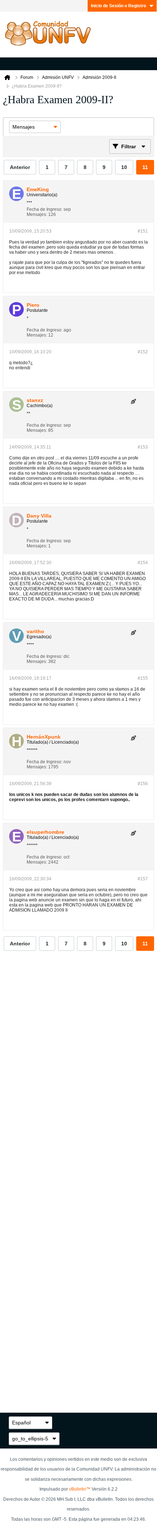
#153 (143, 447)
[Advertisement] (78, 1071)
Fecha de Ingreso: (44, 209)
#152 (143, 351)
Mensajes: (37, 214)
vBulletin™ (80, 1489)
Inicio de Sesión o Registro (118, 5)
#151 (143, 231)
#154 (143, 562)
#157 (143, 878)
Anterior (20, 167)
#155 (143, 678)
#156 (143, 783)
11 (145, 167)
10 (124, 167)
